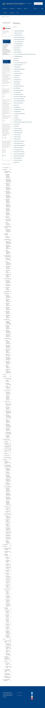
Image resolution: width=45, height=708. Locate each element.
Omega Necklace (17, 107)
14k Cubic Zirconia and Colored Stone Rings (7, 658)
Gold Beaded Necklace (18, 56)
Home (4, 16)
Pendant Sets (6, 544)
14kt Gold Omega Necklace (19, 37)
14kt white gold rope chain (19, 39)
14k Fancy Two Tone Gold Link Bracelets (7, 327)
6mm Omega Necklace (18, 45)
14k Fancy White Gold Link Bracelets (8, 331)
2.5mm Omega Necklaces (8, 532)
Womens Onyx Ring (18, 158)
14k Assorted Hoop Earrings (8, 404)
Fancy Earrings (7, 390)
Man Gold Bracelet (17, 79)
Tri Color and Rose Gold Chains (7, 680)
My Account (30, 3)
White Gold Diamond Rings (7, 677)
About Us (20, 3)
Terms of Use (19, 692)
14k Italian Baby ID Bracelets (8, 300)
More (18, 12)
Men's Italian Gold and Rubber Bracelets (8, 351)
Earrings (11, 12)
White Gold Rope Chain (18, 147)
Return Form (16, 162)
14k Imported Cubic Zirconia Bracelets (8, 263)
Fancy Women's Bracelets (7, 172)
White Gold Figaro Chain (18, 143)
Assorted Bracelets (6, 234)
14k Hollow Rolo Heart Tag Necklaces (8, 476)
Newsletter (16, 105)
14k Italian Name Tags (8, 579)
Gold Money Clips (8, 457)
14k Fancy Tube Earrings (8, 384)
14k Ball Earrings (7, 381)
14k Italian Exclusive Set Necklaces (8, 494)
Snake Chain (16, 126)
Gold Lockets (7, 588)
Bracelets (19, 8)
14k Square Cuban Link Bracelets (8, 335)
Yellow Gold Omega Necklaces (8, 516)
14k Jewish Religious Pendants (8, 636)
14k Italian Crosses (8, 624)
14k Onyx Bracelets (7, 217)
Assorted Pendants (6, 555)
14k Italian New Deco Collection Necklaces (8, 503)
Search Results (17, 124)
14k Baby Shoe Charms (8, 568)
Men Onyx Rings (17, 88)
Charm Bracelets (7, 278)
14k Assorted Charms (8, 565)
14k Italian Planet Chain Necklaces (8, 480)
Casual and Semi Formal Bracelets (8, 256)
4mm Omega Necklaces (8, 535)
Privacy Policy (19, 695)
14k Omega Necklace (18, 33)
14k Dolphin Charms (8, 571)
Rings (25, 8)
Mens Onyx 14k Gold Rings (19, 98)
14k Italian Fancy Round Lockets (8, 604)
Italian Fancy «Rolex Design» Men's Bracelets (8, 371)
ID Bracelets (7, 293)
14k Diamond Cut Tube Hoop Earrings (8, 412)
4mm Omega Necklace (18, 43)
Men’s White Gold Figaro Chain (20, 96)
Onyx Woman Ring (17, 119)
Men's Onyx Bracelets (8, 355)
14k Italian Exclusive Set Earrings (8, 393)
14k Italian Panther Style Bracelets (8, 205)
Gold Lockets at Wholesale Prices (20, 62)
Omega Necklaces (17, 111)
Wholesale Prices (6, 49)
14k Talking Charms (8, 582)
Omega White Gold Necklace (19, 113)
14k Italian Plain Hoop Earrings (8, 429)
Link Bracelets (7, 319)
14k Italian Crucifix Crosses (8, 628)
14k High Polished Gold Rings (8, 647)
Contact (25, 3)
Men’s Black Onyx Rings (18, 90)
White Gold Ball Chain (18, 130)
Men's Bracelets (7, 338)
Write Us (4, 155)
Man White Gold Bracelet (19, 86)
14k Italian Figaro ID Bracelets (8, 308)
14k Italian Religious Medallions (8, 632)
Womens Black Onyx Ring (19, 155)
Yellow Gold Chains (8, 511)
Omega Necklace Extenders (19, 109)
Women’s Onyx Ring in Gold (19, 153)
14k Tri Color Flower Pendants (8, 585)
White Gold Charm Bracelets (8, 288)
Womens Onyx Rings (18, 160)
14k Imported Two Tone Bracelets (8, 267)
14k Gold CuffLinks (8, 448)
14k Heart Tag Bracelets (8, 259)
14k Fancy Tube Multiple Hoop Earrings (8, 416)
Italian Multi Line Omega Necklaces (8, 528)
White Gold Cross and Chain (19, 141)
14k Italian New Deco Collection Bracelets (8, 201)
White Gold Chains (17, 136)
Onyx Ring (16, 115)
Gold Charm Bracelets (8, 285)
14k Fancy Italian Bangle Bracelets (8, 242)
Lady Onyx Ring (17, 75)
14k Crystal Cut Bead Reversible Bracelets (8, 176)
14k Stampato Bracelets (8, 220)
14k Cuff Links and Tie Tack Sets (8, 446)
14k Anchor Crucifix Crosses (8, 611)
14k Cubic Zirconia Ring (7, 443)
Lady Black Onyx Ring (18, 73)
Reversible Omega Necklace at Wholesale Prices (23, 122)
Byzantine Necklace (18, 52)
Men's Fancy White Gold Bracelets (8, 346)
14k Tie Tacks (7, 455)
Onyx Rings (16, 117)
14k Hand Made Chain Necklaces (8, 469)
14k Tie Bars (7, 453)
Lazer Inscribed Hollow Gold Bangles (8, 252)
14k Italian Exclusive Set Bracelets (8, 188)
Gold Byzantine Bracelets (7, 223)
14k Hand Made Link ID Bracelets (8, 296)
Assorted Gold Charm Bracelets (8, 281)
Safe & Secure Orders (6, 50)
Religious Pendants (6, 608)
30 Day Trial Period (6, 44)
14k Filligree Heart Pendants (8, 549)
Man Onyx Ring (17, 83)
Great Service (5, 53)
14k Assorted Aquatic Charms (8, 561)
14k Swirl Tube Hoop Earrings (8, 436)
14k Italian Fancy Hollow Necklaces (8, 498)
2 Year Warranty (5, 45)
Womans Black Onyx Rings (19, 151)
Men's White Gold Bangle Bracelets (8, 358)
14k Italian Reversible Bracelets (8, 209)
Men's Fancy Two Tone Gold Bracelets (8, 342)
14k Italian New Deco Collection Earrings (8, 397)
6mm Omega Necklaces (8, 538)
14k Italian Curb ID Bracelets (8, 304)
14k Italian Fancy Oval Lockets (8, 600)
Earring (5, 374)
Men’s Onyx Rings (17, 92)
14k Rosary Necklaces (8, 484)
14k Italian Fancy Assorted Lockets (8, 592)
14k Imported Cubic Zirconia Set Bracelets (8, 180)
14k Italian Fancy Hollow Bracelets (8, 192)
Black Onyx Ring (17, 50)
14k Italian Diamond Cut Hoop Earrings (8, 425)
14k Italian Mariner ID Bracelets (8, 312)
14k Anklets (7, 441)
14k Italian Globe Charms (8, 576)
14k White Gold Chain (18, 35)
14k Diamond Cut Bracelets (8, 227)
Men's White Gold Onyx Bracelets (8, 362)
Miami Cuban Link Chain (18, 102)
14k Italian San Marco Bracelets (8, 213)
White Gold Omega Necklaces (8, 520)
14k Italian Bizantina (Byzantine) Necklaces (8, 489)
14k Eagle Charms (7, 573)
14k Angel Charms (7, 558)
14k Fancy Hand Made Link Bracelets (8, 322)
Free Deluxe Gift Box (6, 54)
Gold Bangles (7, 291)
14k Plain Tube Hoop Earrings (8, 433)
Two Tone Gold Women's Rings (7, 674)
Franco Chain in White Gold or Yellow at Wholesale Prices (25, 54)
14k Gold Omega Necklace (19, 30)
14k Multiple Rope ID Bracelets (8, 316)
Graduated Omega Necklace (19, 69)
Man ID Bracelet (17, 81)
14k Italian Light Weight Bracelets (8, 196)
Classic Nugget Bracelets (7, 366)
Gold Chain (16, 58)
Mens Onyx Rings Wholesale (19, 100)
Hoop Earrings (17, 71)
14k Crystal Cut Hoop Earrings (8, 408)
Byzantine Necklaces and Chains (7, 462)
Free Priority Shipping (6, 51)
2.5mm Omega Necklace (18, 41)
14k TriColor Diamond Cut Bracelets (8, 230)
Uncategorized (6, 167)
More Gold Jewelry (7, 439)
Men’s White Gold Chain (18, 94)
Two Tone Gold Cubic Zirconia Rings (7, 670)
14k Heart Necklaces (7, 473)
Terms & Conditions (18, 128)
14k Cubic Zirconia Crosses (7, 615)
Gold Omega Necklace (18, 64)
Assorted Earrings (8, 378)
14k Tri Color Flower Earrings (8, 387)
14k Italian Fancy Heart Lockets (8, 596)
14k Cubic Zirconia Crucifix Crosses (7, 620)
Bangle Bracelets (8, 239)
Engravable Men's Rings (8, 654)
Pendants (5, 12)
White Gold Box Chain (18, 132)
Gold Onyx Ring (17, 66)
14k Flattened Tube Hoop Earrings (8, 421)
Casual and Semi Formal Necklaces (8, 466)
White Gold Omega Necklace (19, 145)
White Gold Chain (17, 134)
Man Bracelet (16, 77)
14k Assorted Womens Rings (8, 644)
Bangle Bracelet (17, 47)
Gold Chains (4, 8)
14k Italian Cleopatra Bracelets (8, 184)
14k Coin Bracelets (7, 237)
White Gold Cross (17, 139)
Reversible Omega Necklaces (8, 524)
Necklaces (12, 8)
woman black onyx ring (18, 149)
